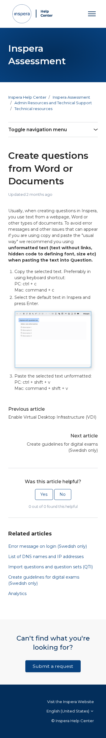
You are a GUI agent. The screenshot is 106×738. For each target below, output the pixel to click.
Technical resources (33, 108)
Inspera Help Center (27, 97)
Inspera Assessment (71, 97)
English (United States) (68, 711)
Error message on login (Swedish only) (47, 546)
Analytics (17, 593)
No (62, 494)
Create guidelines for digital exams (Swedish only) (62, 447)
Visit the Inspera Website (70, 701)
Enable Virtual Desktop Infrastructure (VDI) (52, 417)
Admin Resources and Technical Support (53, 102)
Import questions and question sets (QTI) (50, 566)
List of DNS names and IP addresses (46, 556)
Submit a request (53, 666)
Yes (43, 494)
